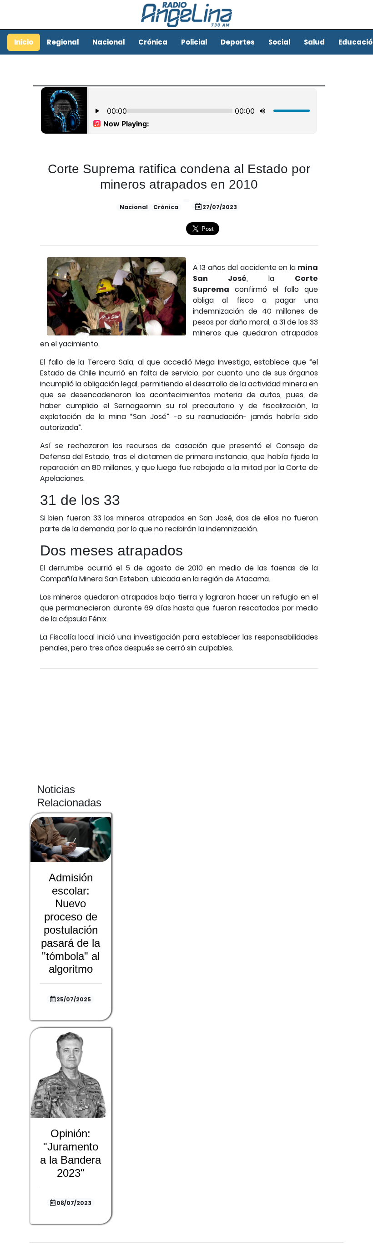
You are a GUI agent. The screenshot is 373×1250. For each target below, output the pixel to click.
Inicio (23, 42)
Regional (63, 42)
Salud (314, 42)
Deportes (238, 42)
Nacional (108, 42)
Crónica (152, 42)
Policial (194, 42)
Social (279, 42)
